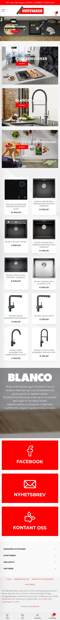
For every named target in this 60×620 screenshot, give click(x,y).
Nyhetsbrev (30, 585)
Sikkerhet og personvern (42, 579)
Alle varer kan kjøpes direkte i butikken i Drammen (30, 2)
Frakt (9, 579)
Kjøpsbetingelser (21, 579)
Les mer (41, 599)
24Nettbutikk (34, 606)
